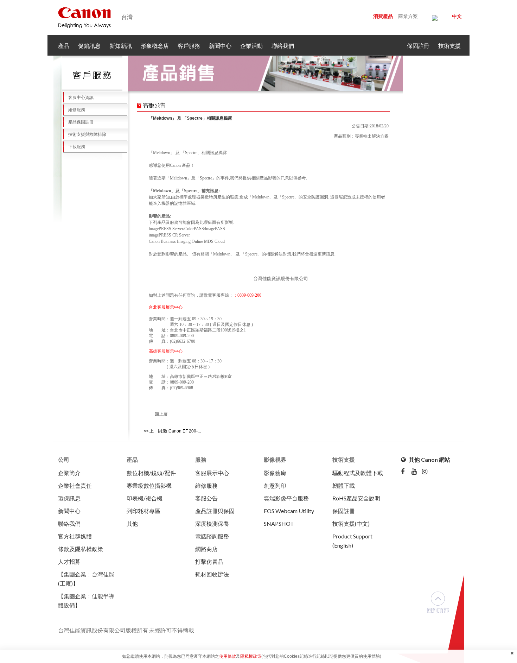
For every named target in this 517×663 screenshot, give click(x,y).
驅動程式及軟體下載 (357, 472)
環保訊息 (69, 498)
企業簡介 (69, 472)
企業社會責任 (75, 485)
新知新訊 (120, 45)
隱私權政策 (250, 656)
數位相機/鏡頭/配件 (151, 472)
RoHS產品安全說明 (356, 498)
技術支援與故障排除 (84, 134)
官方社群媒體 (75, 536)
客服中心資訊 (78, 97)
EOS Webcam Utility (289, 510)
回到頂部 (438, 610)
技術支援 (449, 45)
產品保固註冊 (78, 122)
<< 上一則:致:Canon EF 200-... (172, 431)
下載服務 (73, 146)
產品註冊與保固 (215, 510)
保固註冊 (418, 45)
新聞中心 (220, 45)
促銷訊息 (89, 45)
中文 (457, 16)
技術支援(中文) (351, 523)
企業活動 (251, 45)
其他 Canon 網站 (429, 459)
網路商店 (206, 548)
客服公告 (206, 498)
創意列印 (275, 485)
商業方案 (408, 16)
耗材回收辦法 (212, 574)
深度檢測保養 (212, 523)
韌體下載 (343, 485)
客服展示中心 (212, 472)
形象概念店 (155, 45)
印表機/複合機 (144, 498)
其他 (132, 523)
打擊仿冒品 (209, 561)
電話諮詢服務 (212, 536)
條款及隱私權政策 (80, 548)
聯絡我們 (283, 45)
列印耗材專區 (143, 510)
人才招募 (69, 561)
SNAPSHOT (279, 523)
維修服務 (73, 109)
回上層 (161, 414)
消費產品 (383, 16)
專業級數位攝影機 (149, 485)
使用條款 (227, 656)
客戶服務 (189, 45)
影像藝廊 (275, 472)
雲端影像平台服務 (286, 498)
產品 (63, 45)
